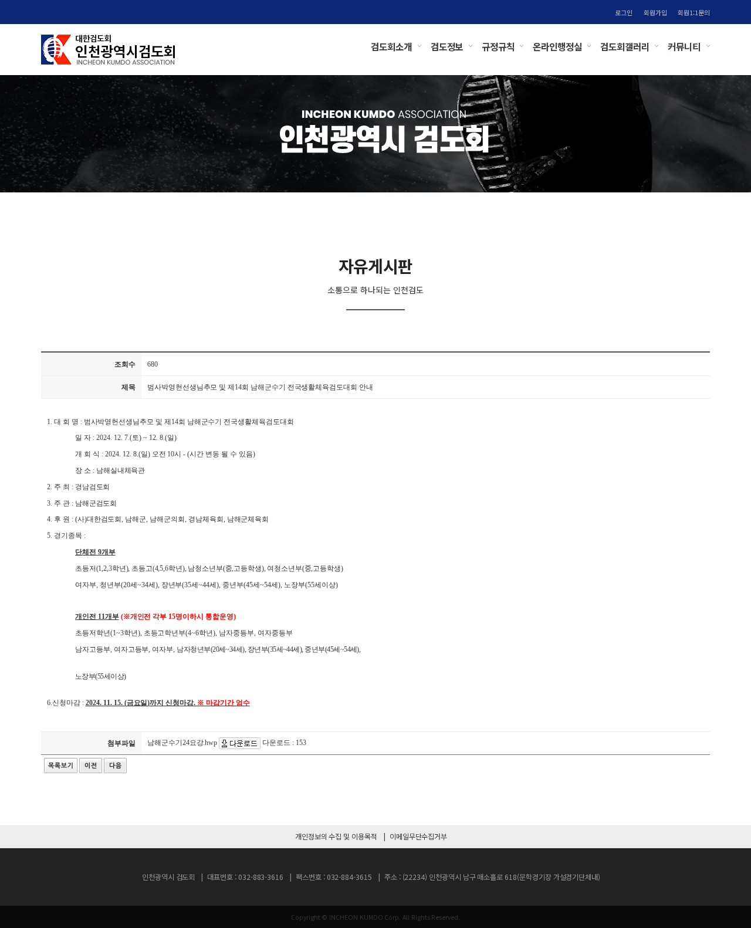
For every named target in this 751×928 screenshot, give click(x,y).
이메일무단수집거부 (418, 836)
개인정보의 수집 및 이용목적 (336, 836)
